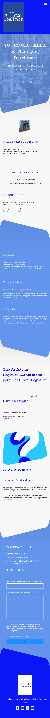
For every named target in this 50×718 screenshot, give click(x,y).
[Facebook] (19, 82)
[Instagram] (23, 82)
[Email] (31, 82)
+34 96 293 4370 (19, 554)
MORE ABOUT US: (25, 77)
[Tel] (23, 570)
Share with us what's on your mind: (19, 593)
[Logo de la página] (13, 17)
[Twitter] (27, 82)
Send (25, 641)
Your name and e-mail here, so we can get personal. (24, 581)
